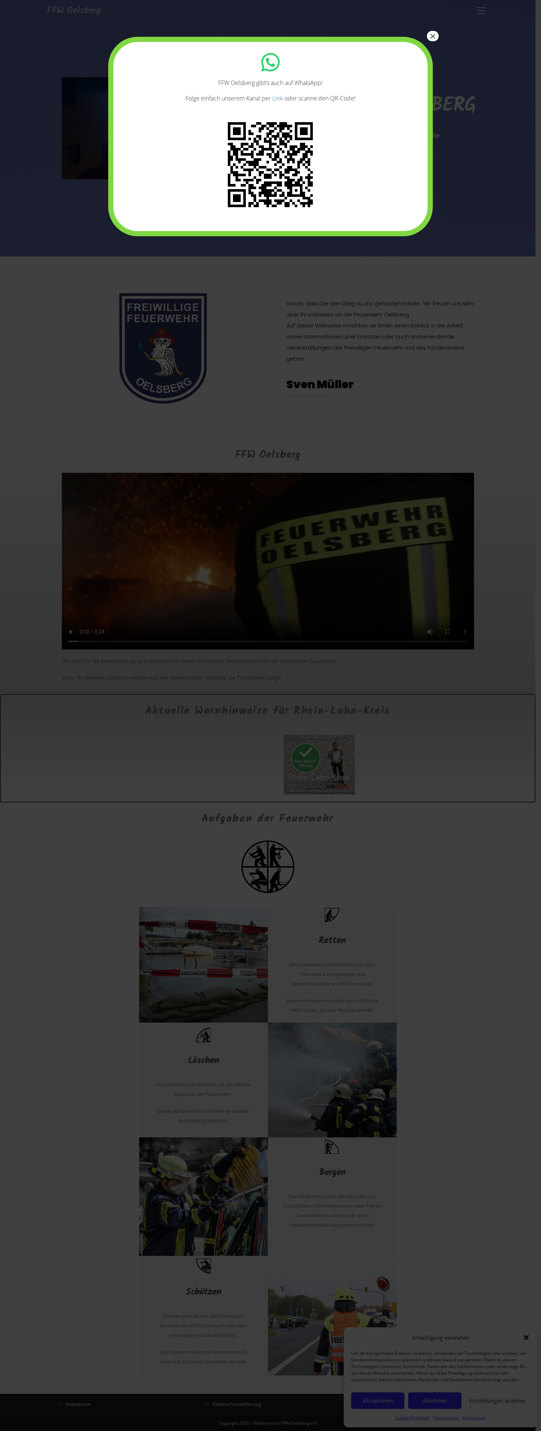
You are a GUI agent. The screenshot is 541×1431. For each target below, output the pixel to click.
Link (277, 98)
